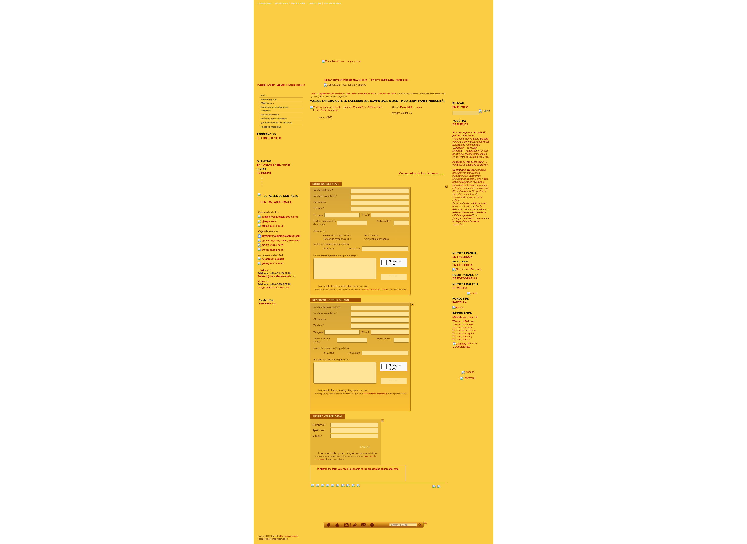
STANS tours (267, 103)
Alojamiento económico (376, 239)
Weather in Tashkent (463, 321)
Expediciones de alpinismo (331, 94)
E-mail (317, 435)
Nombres (318, 424)
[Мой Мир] (323, 486)
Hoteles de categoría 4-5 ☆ (337, 235)
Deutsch (300, 85)
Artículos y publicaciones (274, 118)
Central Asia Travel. (289, 536)
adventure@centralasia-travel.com (281, 236)
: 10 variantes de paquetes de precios (470, 163)
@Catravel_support (273, 259)
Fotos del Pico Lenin (386, 94)
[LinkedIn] (348, 486)
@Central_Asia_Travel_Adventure (281, 240)
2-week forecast (461, 346)
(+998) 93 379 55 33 (273, 263)
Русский (261, 85)
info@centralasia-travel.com (389, 79)
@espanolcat (269, 221)
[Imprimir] (372, 525)
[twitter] (333, 486)
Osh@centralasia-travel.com (273, 287)
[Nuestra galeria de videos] (472, 293)
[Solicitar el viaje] (383, 525)
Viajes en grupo (269, 99)
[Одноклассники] (328, 486)
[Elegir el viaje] (355, 525)
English (271, 85)
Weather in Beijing (462, 336)
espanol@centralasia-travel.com (346, 79)
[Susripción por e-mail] (444, 485)
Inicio (314, 94)
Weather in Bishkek (462, 324)
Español (281, 85)
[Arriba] (337, 525)
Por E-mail (328, 248)
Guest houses (371, 235)
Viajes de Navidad (270, 115)
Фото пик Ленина (366, 94)
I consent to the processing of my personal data (343, 286)
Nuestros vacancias (271, 127)
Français (290, 85)
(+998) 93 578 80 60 (273, 226)
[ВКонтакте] (318, 486)
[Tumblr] (353, 486)
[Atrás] (328, 525)
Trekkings (266, 110)
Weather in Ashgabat (463, 333)
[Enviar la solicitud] (363, 525)
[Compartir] (346, 525)
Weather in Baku (461, 339)
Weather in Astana (462, 327)
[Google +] (343, 486)
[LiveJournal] (338, 486)
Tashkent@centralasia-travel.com (276, 276)
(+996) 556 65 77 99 (273, 245)
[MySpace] (358, 486)
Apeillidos (318, 430)
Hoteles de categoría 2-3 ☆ (337, 239)
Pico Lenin (351, 94)
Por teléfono (354, 248)
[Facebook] (313, 486)
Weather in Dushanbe (464, 330)
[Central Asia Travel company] (341, 61)
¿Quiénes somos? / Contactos (276, 123)
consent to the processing (375, 289)
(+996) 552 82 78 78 (273, 249)
